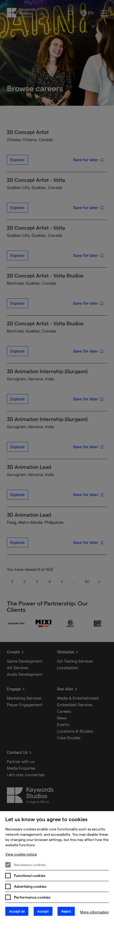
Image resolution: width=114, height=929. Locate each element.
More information (94, 912)
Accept (43, 911)
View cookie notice (21, 854)
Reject (66, 911)
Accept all (17, 911)
